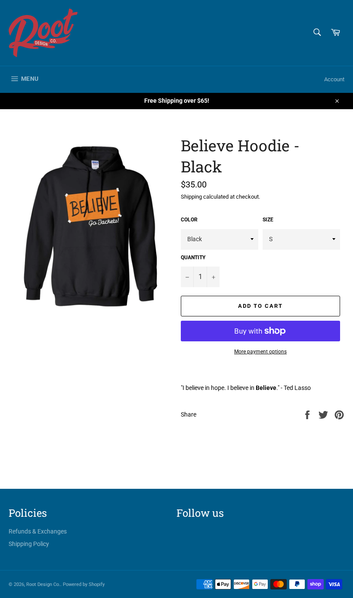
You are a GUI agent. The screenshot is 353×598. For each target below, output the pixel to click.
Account (334, 79)
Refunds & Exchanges (38, 531)
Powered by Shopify (84, 584)
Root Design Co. (43, 584)
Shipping (191, 196)
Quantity (193, 258)
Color (189, 220)
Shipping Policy (29, 543)
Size (268, 220)
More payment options (260, 352)
